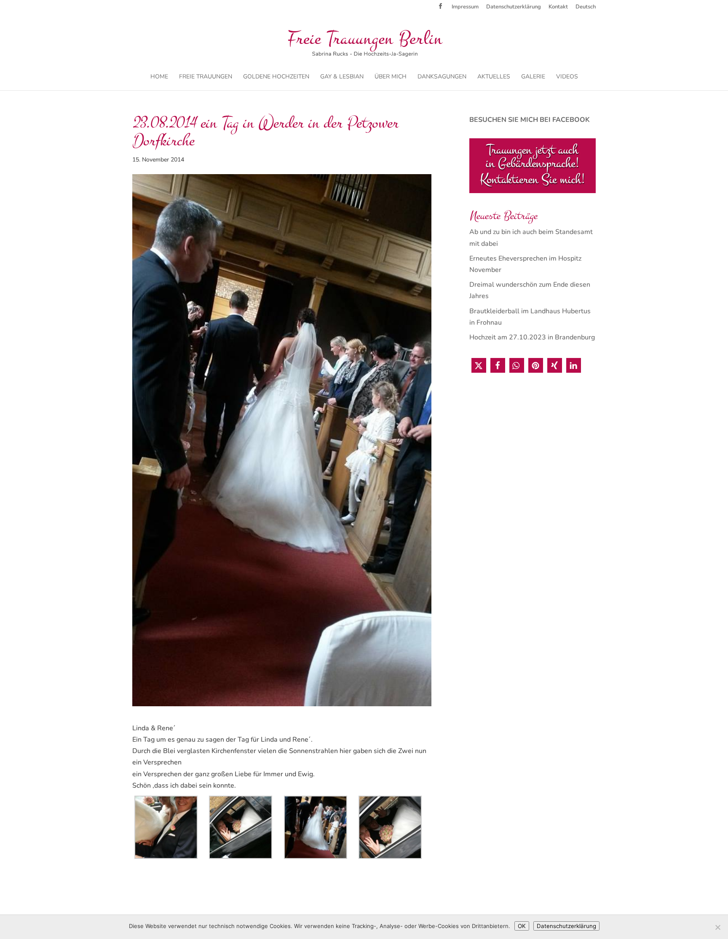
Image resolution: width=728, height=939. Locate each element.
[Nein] (717, 927)
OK (522, 926)
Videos (567, 77)
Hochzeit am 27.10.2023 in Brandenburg (532, 337)
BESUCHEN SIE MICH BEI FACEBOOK (529, 119)
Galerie (533, 77)
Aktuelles (493, 77)
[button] (478, 365)
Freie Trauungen (205, 77)
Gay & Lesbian (342, 77)
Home (159, 77)
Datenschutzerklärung (513, 7)
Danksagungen (442, 77)
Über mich (391, 77)
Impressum (465, 7)
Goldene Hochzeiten (276, 77)
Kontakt (558, 7)
